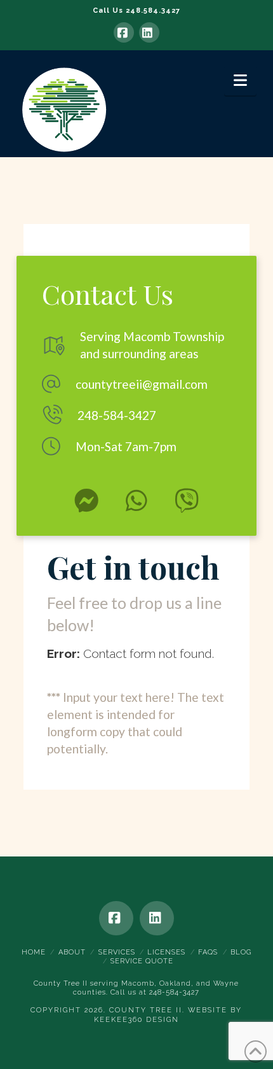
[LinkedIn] (149, 32)
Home (34, 952)
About (72, 952)
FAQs (208, 952)
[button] (240, 80)
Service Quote (141, 961)
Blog (240, 952)
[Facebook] (124, 32)
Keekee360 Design (136, 1020)
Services (116, 952)
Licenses (166, 952)
